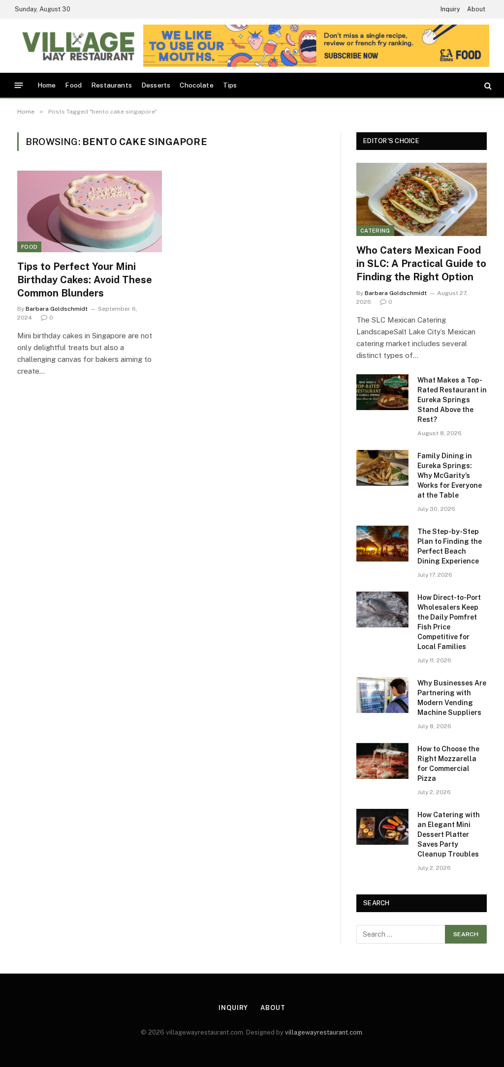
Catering (375, 231)
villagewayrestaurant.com (323, 1032)
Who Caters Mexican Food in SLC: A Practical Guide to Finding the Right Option (421, 263)
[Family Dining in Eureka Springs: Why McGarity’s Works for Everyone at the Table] (382, 468)
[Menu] (19, 85)
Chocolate (196, 85)
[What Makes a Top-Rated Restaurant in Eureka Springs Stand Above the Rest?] (382, 392)
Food (73, 85)
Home (46, 85)
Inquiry (450, 9)
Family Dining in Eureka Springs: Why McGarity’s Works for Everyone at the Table (449, 475)
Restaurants (111, 85)
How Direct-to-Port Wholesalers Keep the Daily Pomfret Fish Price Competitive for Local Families (449, 622)
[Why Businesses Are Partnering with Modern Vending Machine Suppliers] (382, 695)
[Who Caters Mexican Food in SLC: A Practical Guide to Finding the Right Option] (421, 199)
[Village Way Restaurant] (77, 46)
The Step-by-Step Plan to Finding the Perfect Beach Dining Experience (449, 546)
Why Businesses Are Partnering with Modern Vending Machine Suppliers (451, 697)
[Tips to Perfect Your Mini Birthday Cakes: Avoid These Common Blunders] (89, 211)
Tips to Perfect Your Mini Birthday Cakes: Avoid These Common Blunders (84, 280)
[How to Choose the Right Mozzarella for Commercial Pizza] (382, 761)
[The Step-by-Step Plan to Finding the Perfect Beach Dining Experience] (382, 544)
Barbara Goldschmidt (57, 308)
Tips (230, 85)
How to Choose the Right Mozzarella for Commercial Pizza (448, 763)
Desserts (155, 85)
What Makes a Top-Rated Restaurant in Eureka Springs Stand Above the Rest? (452, 399)
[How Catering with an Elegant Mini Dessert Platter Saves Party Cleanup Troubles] (382, 827)
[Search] (487, 85)
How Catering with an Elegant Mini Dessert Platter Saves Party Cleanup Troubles (448, 834)
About (476, 9)
